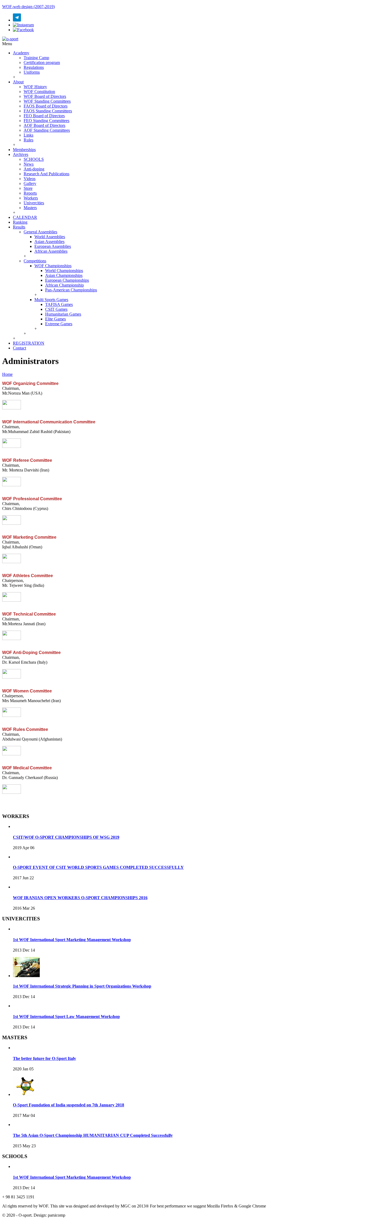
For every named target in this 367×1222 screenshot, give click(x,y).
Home (7, 374)
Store (28, 188)
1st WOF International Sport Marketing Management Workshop (72, 939)
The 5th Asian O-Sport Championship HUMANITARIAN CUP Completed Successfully (93, 1135)
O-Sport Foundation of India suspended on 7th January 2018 (68, 1105)
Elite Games (55, 319)
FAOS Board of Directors (45, 106)
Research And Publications (46, 173)
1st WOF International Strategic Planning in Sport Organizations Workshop (82, 986)
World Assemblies (49, 236)
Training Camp (36, 57)
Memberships (24, 149)
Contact (19, 348)
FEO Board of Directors (44, 115)
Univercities (34, 203)
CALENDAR (25, 217)
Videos (29, 178)
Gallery (30, 183)
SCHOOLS (34, 159)
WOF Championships (52, 265)
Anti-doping (34, 169)
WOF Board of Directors (45, 96)
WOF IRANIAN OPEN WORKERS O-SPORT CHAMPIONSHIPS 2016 (80, 897)
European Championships (67, 280)
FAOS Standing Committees (48, 111)
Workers (31, 198)
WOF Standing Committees (47, 101)
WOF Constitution (39, 91)
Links (28, 135)
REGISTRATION (28, 343)
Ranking (20, 222)
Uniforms (32, 72)
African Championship (64, 285)
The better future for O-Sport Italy (44, 1058)
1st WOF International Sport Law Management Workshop (66, 1016)
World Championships (64, 270)
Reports (30, 193)
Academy (21, 53)
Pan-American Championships (71, 290)
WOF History (35, 86)
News (29, 164)
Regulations (34, 67)
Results (19, 227)
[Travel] (10, 39)
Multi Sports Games (51, 299)
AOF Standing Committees (47, 130)
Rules (28, 140)
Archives (20, 154)
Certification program (42, 62)
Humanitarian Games (63, 314)
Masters (30, 207)
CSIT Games (56, 309)
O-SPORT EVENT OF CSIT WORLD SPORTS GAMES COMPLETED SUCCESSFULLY (98, 867)
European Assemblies (52, 246)
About (18, 82)
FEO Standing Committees (46, 120)
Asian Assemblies (49, 241)
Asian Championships (63, 275)
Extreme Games (58, 323)
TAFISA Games (59, 304)
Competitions (35, 261)
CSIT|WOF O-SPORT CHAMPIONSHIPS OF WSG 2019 (66, 837)
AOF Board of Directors (44, 125)
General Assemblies (40, 232)
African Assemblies (50, 251)
